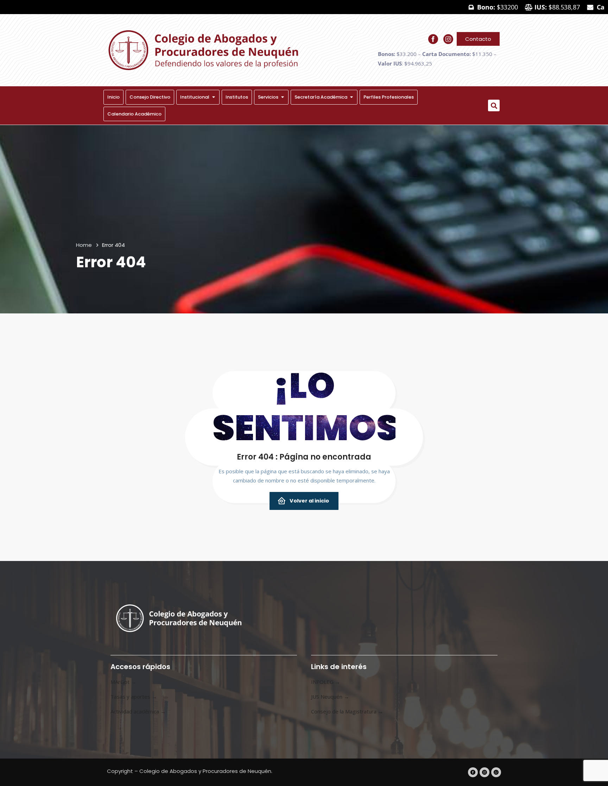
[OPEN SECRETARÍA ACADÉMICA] (351, 97)
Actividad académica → (138, 711)
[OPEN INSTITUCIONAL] (213, 97)
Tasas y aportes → (133, 696)
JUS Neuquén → (330, 696)
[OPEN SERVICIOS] (282, 97)
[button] (494, 105)
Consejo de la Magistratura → (347, 711)
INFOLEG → (325, 681)
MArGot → (123, 681)
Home (84, 245)
